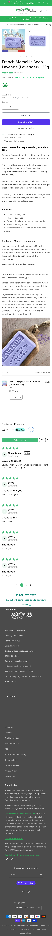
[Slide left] (20, 56)
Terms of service (26, 929)
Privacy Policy (11, 771)
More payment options (26, 128)
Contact (8, 732)
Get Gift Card (10, 776)
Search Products (12, 743)
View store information (14, 141)
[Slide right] (31, 56)
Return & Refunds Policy (15, 754)
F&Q (6, 749)
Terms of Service (12, 765)
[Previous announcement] (4, 3)
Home (9, 24)
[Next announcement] (47, 3)
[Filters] (41, 440)
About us (9, 727)
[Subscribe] (41, 874)
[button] (4, 11)
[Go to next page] (35, 585)
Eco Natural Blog (12, 738)
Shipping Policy (11, 760)
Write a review (20, 440)
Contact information (27, 933)
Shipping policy (40, 929)
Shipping (17, 98)
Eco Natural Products (15, 925)
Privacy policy (14, 929)
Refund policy (45, 925)
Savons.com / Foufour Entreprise (29, 77)
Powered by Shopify (30, 925)
